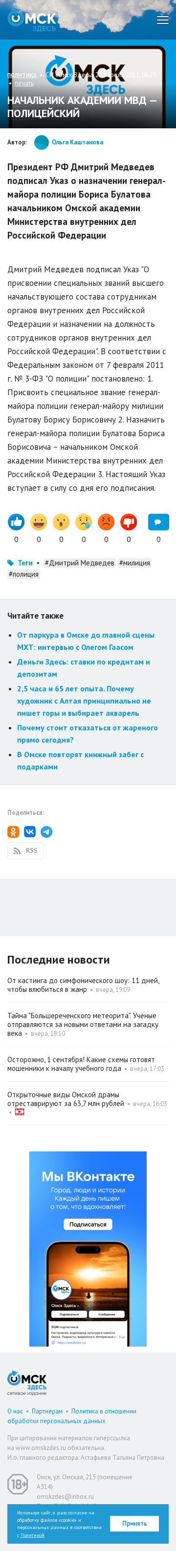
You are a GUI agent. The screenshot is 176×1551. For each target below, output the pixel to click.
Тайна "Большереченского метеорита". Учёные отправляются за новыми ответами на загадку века (82, 1024)
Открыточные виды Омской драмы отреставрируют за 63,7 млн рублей (65, 1099)
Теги (25, 562)
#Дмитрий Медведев (79, 562)
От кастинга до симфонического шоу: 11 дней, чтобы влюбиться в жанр (83, 985)
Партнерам (47, 1411)
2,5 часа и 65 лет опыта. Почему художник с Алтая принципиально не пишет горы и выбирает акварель (84, 700)
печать (24, 83)
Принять (134, 1523)
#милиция (134, 562)
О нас (15, 1411)
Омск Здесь (31, 19)
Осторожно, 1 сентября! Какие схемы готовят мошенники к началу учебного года (81, 1064)
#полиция (24, 574)
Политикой (32, 1535)
